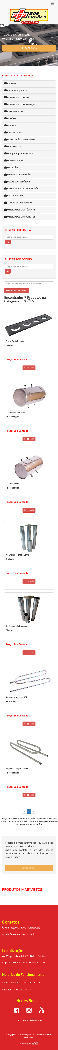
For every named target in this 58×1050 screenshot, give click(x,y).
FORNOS (11, 125)
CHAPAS (11, 83)
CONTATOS (29, 868)
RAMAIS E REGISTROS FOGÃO (23, 189)
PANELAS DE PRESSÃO (19, 175)
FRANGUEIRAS (15, 132)
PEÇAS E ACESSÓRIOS (18, 182)
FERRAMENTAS (15, 111)
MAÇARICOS (14, 146)
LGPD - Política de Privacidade (29, 1021)
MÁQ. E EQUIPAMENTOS (20, 153)
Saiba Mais (29, 368)
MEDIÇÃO (12, 168)
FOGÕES (11, 118)
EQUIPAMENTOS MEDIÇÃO (21, 104)
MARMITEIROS (15, 161)
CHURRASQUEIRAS (17, 90)
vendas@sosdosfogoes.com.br (18, 934)
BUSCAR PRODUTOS (15, 291)
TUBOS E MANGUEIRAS (19, 203)
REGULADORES (15, 196)
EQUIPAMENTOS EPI (18, 97)
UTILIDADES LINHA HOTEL (21, 217)
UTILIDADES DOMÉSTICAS (21, 210)
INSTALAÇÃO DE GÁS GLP (21, 140)
